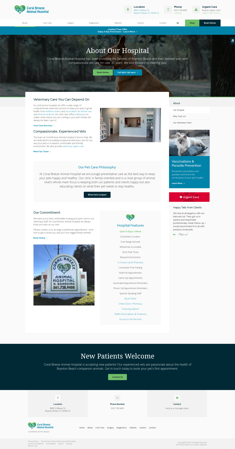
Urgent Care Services (211, 13)
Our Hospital (178, 110)
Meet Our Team (41, 151)
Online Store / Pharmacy (130, 303)
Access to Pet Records (130, 319)
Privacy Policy (33, 441)
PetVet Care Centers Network (195, 445)
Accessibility (50, 443)
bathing (78, 114)
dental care (86, 111)
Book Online (210, 23)
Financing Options (130, 308)
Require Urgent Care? (211, 10)
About (24, 23)
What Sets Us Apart (97, 195)
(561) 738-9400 (180, 10)
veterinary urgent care (73, 146)
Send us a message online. (177, 408)
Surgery (70, 23)
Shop (192, 23)
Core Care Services (42, 125)
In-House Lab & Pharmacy (130, 262)
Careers (140, 23)
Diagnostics (94, 23)
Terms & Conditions (35, 443)
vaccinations (72, 111)
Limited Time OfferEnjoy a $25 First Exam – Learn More (116, 30)
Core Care (47, 23)
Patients (118, 23)
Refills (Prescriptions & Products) (130, 314)
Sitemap (69, 443)
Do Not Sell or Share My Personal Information (58, 441)
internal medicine (46, 114)
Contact (162, 23)
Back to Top (32, 446)
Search (60, 443)
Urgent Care (191, 197)
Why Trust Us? (179, 116)
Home (82, 427)
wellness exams (53, 111)
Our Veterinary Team (182, 122)
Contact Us (117, 377)
